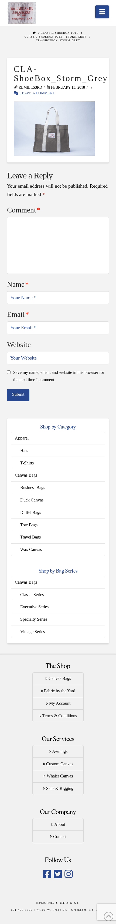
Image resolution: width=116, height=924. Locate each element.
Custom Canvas (59, 764)
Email (18, 314)
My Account (59, 703)
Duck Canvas (31, 500)
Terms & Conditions (59, 715)
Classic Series (32, 594)
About (59, 824)
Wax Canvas (31, 549)
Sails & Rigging (59, 788)
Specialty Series (33, 619)
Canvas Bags (26, 475)
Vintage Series (32, 631)
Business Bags (32, 487)
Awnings (59, 751)
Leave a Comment (36, 93)
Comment (23, 210)
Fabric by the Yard (59, 691)
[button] (102, 11)
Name (18, 284)
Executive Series (34, 606)
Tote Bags (28, 525)
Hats (24, 450)
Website (19, 345)
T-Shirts (27, 463)
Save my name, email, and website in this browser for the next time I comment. (58, 376)
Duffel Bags (30, 512)
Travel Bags (30, 537)
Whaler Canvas (60, 776)
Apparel (22, 438)
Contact (59, 836)
